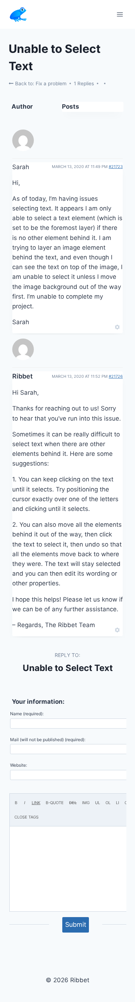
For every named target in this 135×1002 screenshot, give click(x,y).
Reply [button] (105, 326)
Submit (75, 924)
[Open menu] (119, 14)
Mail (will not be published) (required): (47, 739)
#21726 (116, 376)
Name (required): (27, 713)
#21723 (116, 166)
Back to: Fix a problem (40, 83)
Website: (18, 765)
